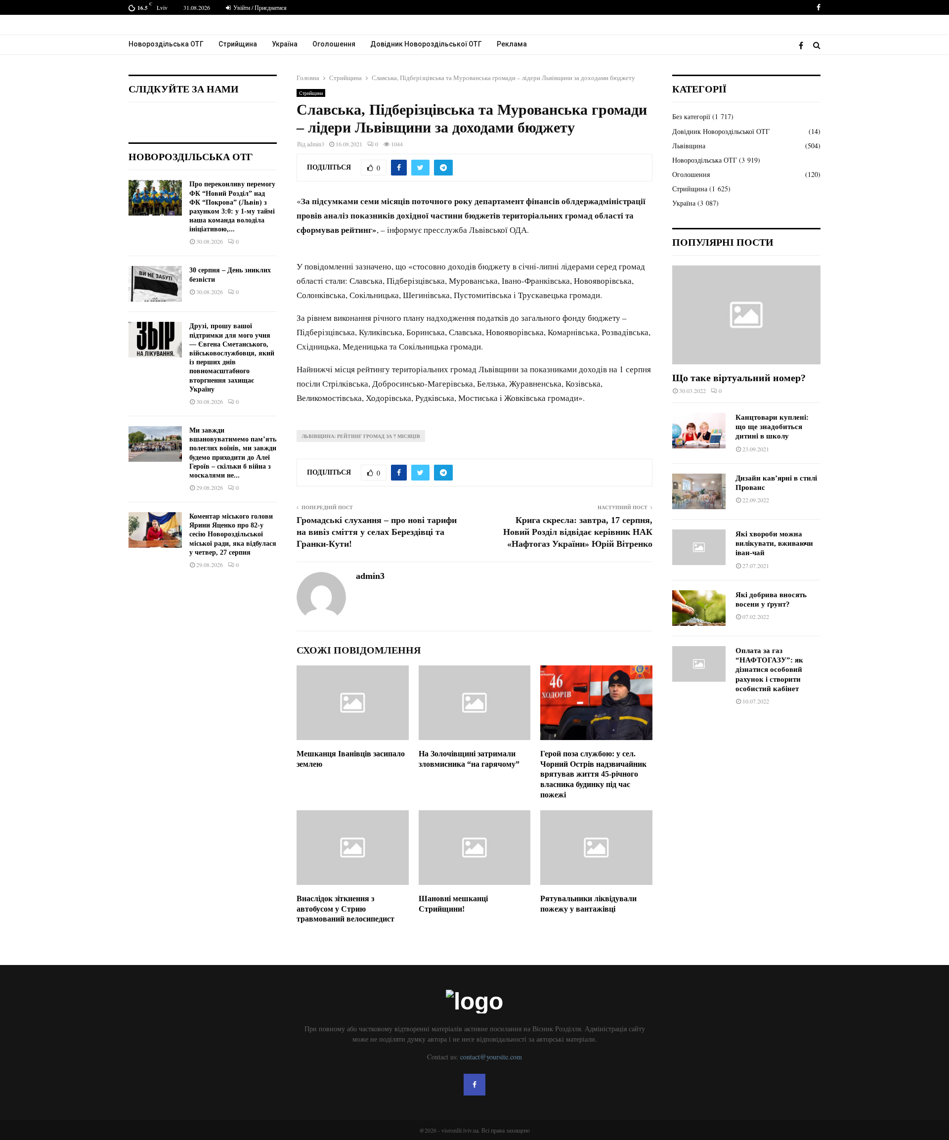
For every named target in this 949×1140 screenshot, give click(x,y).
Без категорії (691, 116)
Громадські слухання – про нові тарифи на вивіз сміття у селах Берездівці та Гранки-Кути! (377, 532)
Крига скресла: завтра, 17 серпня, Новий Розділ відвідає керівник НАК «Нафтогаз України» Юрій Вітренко (577, 532)
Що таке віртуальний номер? (739, 377)
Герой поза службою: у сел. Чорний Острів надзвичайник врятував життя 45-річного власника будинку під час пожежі (593, 774)
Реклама (512, 44)
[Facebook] (803, 45)
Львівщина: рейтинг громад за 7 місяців (361, 436)
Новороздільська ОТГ (166, 44)
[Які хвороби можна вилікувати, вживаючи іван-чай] (699, 547)
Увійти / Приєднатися (259, 7)
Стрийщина (237, 44)
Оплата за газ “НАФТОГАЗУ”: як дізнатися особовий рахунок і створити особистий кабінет (769, 670)
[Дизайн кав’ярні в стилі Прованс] (699, 491)
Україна (285, 44)
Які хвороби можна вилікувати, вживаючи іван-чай (774, 543)
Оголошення (333, 44)
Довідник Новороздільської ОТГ (426, 44)
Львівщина (688, 145)
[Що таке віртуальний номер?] (746, 314)
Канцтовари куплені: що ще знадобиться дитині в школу (772, 426)
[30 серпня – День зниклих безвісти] (155, 284)
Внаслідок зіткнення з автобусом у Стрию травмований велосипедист (345, 908)
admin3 (315, 144)
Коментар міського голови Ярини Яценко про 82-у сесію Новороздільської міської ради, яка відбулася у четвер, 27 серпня (232, 534)
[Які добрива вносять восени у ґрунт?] (699, 608)
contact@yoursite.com (491, 1056)
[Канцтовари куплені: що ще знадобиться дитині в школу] (699, 430)
